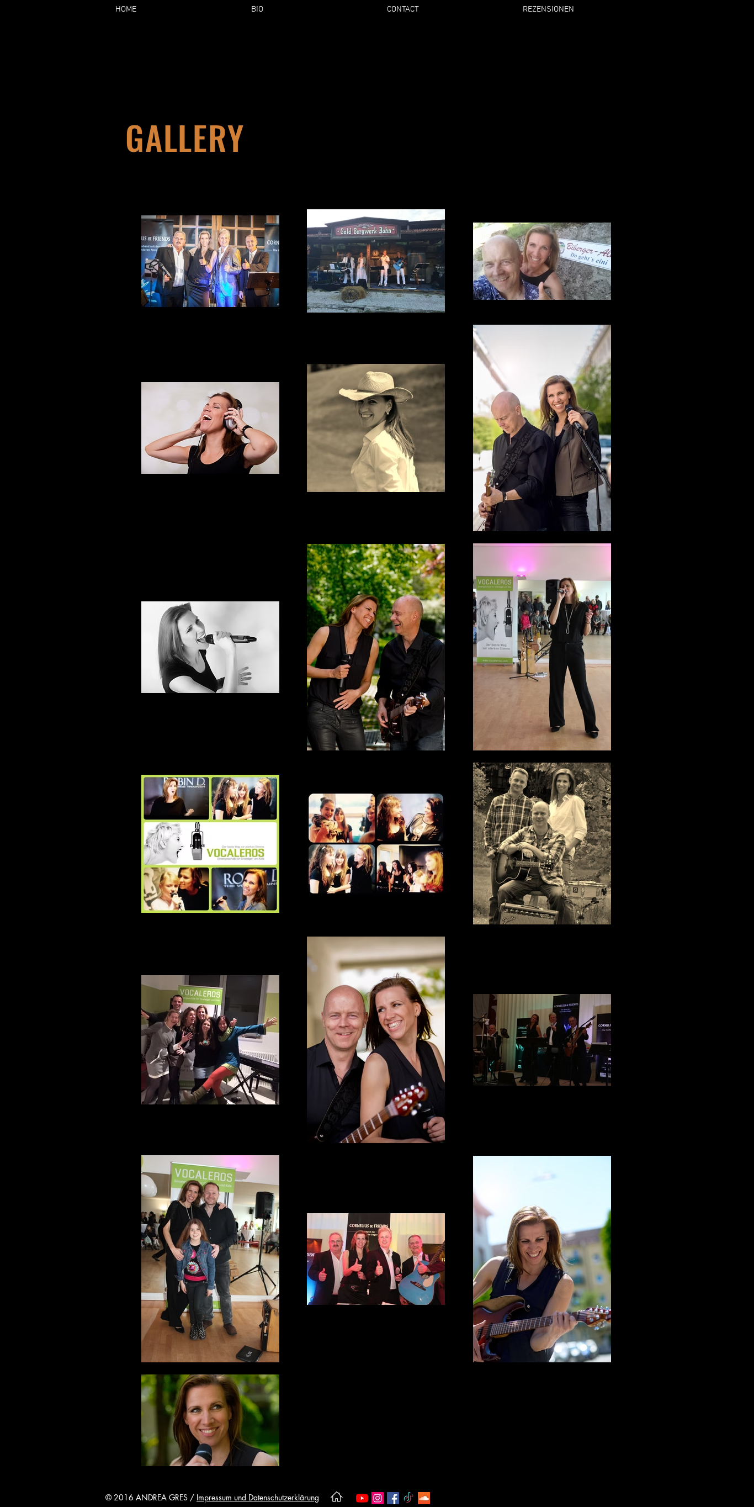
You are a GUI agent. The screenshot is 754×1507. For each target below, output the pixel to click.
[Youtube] (362, 1498)
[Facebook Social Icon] (393, 1498)
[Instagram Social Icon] (377, 1498)
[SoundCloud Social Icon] (424, 1498)
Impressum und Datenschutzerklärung (258, 1497)
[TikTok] (408, 1498)
